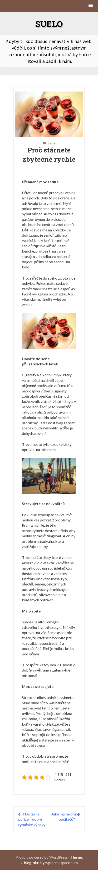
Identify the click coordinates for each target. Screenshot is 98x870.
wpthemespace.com (61, 862)
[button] (91, 5)
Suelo (49, 23)
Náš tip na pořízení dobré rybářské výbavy (31, 819)
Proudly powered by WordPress (41, 857)
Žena (51, 143)
